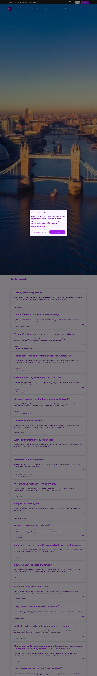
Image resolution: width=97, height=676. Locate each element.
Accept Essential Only (39, 232)
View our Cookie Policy (38, 226)
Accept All (57, 232)
